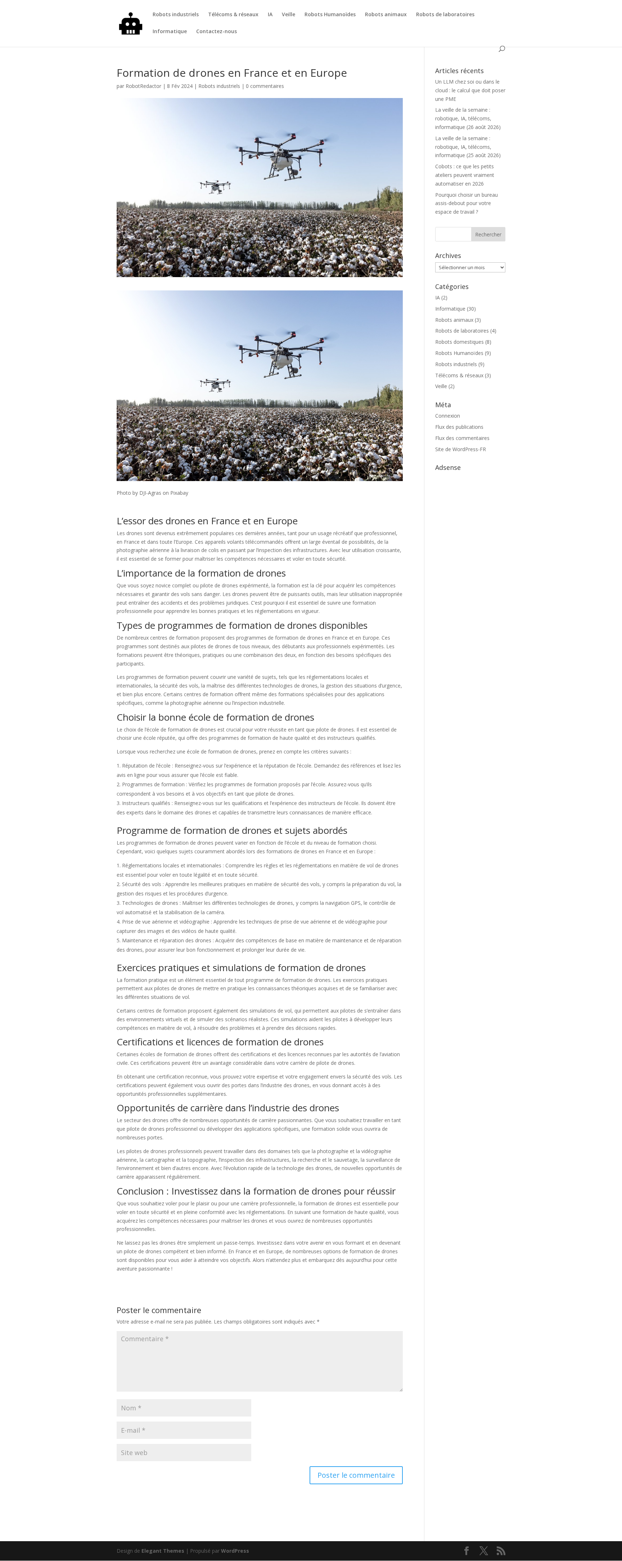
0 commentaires (265, 86)
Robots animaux (386, 15)
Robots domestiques (459, 341)
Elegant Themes (162, 1550)
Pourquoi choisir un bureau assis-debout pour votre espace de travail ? (466, 203)
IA (270, 15)
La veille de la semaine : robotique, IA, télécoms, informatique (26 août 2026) (468, 118)
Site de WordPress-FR (460, 449)
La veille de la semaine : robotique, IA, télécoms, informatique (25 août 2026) (468, 147)
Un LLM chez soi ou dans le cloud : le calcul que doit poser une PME (470, 90)
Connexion (447, 415)
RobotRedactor (143, 86)
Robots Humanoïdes (330, 15)
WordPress (235, 1550)
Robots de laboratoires (445, 15)
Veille (288, 15)
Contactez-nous (216, 32)
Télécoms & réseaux (233, 15)
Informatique (170, 32)
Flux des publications (459, 426)
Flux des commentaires (462, 438)
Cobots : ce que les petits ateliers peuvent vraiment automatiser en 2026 (464, 175)
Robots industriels (176, 15)
